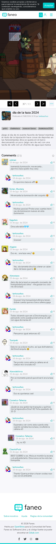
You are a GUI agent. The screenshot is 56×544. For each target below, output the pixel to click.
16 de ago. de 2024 (21, 178)
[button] (45, 14)
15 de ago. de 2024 (18, 162)
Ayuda (24, 516)
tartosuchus (43, 116)
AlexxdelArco (16, 371)
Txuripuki (13, 340)
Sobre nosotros (11, 516)
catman (12, 160)
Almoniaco (14, 275)
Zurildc (12, 309)
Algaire (12, 247)
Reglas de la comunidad (41, 516)
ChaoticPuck (15, 449)
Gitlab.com (34, 532)
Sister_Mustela (16, 189)
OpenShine (19, 526)
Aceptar (48, 5)
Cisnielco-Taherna (17, 400)
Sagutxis (13, 220)
